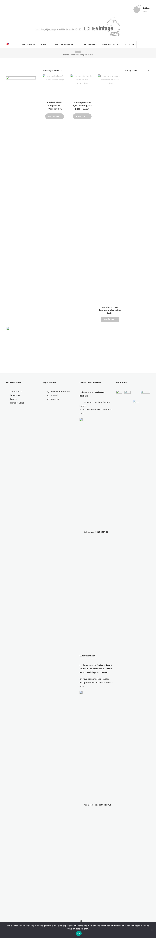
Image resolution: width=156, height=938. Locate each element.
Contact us (15, 395)
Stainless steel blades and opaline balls (110, 310)
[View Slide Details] (24, 345)
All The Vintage (64, 44)
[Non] (152, 929)
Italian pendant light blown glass (82, 104)
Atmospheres (89, 44)
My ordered (52, 395)
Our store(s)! (15, 391)
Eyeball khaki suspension (54, 104)
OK (78, 933)
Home (66, 54)
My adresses (53, 399)
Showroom (28, 44)
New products (111, 44)
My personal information (58, 391)
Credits (13, 399)
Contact (130, 44)
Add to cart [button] (53, 116)
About (45, 44)
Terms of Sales (17, 402)
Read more (109, 319)
